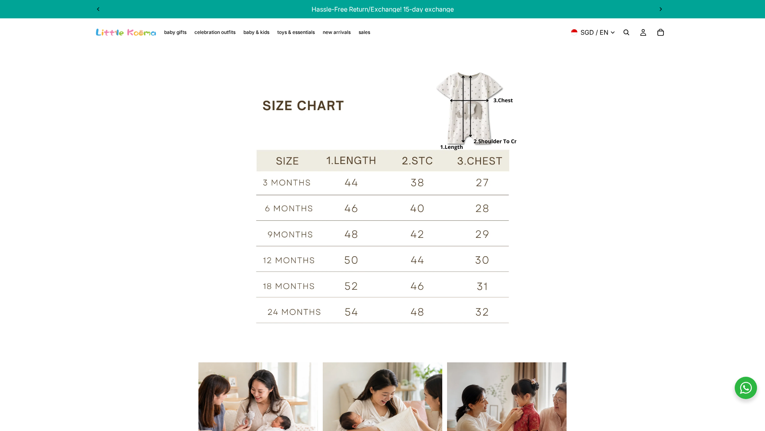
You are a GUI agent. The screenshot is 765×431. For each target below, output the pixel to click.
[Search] (626, 32)
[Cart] (660, 32)
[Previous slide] (98, 9)
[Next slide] (660, 9)
